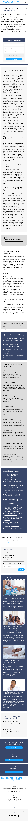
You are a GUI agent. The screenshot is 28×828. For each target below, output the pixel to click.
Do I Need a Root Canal (10, 557)
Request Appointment (14, 759)
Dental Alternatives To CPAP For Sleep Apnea (13, 661)
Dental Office (8, 729)
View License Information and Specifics (13, 514)
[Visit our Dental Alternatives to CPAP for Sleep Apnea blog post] (14, 658)
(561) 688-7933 (10, 28)
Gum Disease (8, 559)
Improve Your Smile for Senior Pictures (14, 723)
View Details (16, 526)
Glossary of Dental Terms (10, 475)
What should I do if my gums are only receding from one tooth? (12, 341)
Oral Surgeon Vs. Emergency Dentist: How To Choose (13, 693)
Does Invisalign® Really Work (11, 721)
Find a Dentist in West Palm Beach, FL (13, 563)
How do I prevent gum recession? (12, 344)
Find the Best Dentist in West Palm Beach (13, 732)
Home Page (16, 479)
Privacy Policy (12, 812)
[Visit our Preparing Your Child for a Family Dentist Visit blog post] (14, 624)
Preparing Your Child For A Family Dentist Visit (12, 627)
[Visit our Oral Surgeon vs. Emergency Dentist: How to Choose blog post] (14, 690)
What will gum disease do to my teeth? (13, 349)
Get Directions (14, 747)
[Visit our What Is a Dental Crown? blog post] (14, 594)
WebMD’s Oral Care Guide (15, 481)
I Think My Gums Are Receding (15, 537)
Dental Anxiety (8, 552)
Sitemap (16, 812)
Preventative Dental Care (10, 726)
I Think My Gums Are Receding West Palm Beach (14, 241)
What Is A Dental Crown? (12, 596)
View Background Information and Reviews (12, 523)
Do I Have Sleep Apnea (10, 555)
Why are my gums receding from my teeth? (15, 338)
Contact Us (14, 772)
